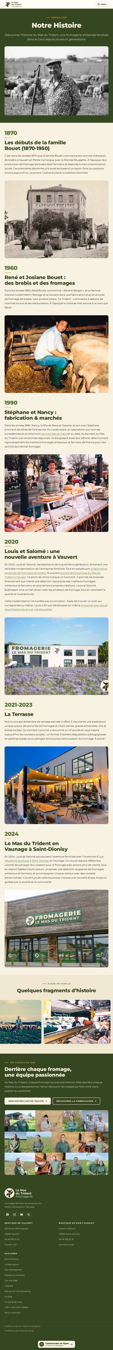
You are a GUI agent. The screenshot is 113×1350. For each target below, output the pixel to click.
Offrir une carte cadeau (16, 1307)
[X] (29, 1214)
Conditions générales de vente (19, 1330)
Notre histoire (12, 1259)
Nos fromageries (13, 1269)
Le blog (8, 1296)
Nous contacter (12, 1312)
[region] (56, 1022)
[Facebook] (7, 1214)
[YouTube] (22, 1214)
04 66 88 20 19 (12, 1239)
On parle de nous (13, 1302)
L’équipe (9, 1286)
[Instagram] (15, 1214)
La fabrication (12, 1264)
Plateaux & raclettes (15, 1275)
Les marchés (11, 1280)
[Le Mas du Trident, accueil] (13, 4)
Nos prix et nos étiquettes (18, 1291)
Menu (104, 4)
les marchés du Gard (54, 433)
